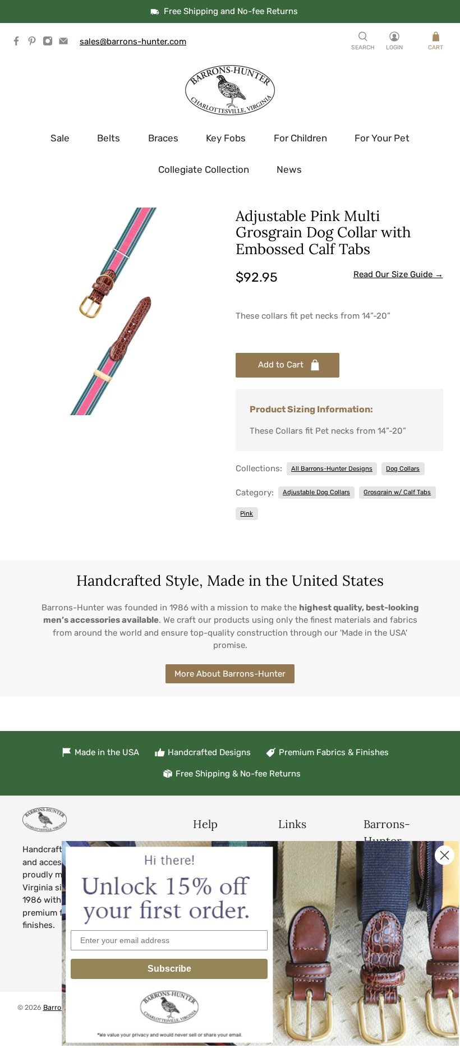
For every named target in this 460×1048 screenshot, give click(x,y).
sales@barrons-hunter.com (133, 41)
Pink (246, 513)
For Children (300, 138)
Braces (163, 138)
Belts (108, 138)
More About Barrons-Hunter (230, 674)
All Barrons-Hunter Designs (331, 468)
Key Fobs (226, 138)
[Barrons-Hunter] (230, 90)
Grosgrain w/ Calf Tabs (397, 492)
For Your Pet (382, 138)
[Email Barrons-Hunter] (66, 43)
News (289, 169)
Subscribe (169, 968)
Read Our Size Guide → (398, 274)
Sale (60, 138)
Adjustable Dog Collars (316, 492)
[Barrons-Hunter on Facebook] (19, 43)
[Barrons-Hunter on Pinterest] (35, 43)
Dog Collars (403, 468)
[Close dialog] (444, 855)
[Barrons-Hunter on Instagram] (50, 43)
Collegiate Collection (203, 169)
